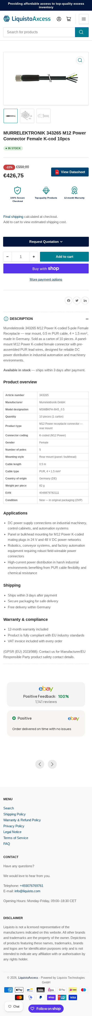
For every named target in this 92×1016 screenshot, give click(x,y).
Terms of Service (15, 838)
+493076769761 (31, 886)
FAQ (6, 844)
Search (8, 808)
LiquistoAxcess (28, 977)
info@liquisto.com (27, 891)
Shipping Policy (14, 814)
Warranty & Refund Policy (22, 820)
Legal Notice (12, 832)
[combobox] (46, 32)
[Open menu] (84, 19)
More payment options (46, 279)
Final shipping (13, 216)
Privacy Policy (13, 826)
